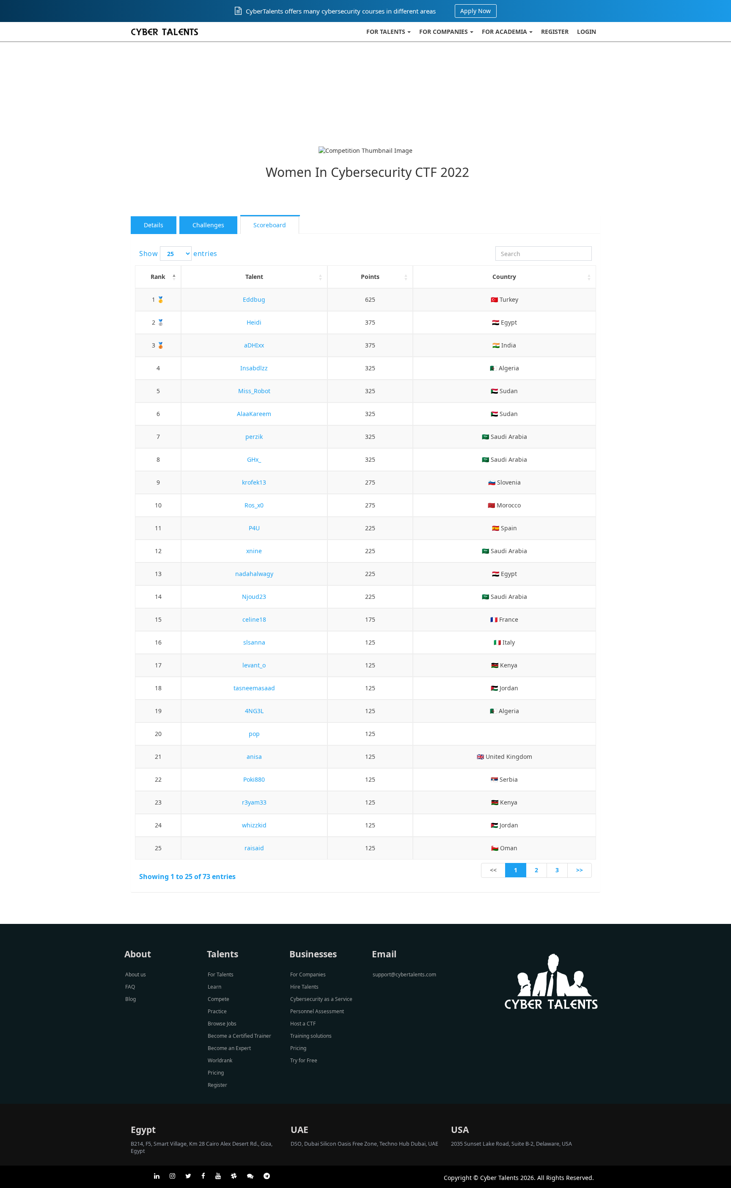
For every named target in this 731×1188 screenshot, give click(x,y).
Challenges (208, 225)
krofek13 (254, 482)
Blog (130, 999)
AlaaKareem (254, 414)
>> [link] (579, 870)
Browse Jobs (222, 1023)
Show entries (178, 253)
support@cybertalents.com (404, 974)
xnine (254, 551)
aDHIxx (254, 345)
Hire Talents (304, 986)
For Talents (385, 32)
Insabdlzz (254, 368)
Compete (218, 999)
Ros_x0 (254, 505)
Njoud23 (254, 597)
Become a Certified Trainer (239, 1035)
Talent (254, 277)
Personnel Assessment (317, 1011)
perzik (254, 437)
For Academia (504, 32)
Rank (158, 277)
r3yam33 (254, 802)
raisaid (254, 848)
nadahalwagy (254, 574)
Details (153, 225)
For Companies (443, 32)
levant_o (254, 665)
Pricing (216, 1072)
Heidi (254, 322)
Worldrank (220, 1060)
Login (586, 32)
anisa (254, 756)
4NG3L (254, 711)
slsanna (254, 642)
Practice (217, 1011)
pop (254, 734)
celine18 (254, 619)
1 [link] (515, 870)
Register (555, 32)
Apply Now (475, 11)
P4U (254, 528)
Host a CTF (303, 1023)
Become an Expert (229, 1048)
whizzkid (254, 825)
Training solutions (311, 1035)
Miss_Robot (254, 391)
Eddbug (254, 299)
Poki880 (254, 779)
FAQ (130, 986)
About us (135, 974)
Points (370, 277)
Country (504, 277)
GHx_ (254, 459)
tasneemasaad (254, 688)
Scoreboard (269, 225)
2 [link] (536, 870)
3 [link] (557, 870)
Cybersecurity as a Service (321, 999)
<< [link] (493, 870)
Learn (214, 986)
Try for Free (303, 1060)
